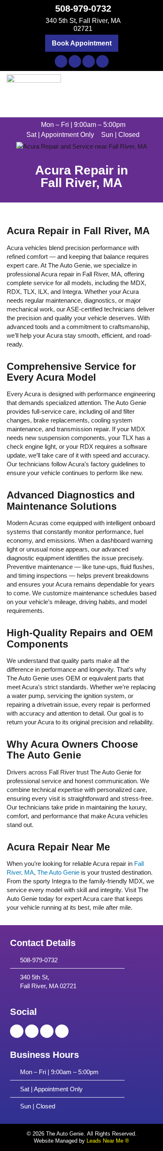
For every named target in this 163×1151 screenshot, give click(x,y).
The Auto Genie (58, 872)
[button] (81, 43)
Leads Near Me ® (108, 1141)
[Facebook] (61, 61)
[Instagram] (75, 61)
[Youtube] (88, 61)
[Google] (102, 61)
